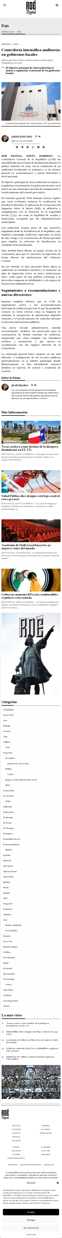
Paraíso (7, 936)
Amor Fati (8, 715)
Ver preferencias (31, 1228)
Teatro (8, 984)
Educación (8, 812)
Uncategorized (10, 1000)
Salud (5, 963)
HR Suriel (8, 866)
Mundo (6, 893)
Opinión (7, 914)
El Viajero (8, 833)
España (7, 855)
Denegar (31, 1220)
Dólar (8, 801)
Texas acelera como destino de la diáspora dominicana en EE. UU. (29, 448)
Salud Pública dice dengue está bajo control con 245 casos (30, 497)
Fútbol (8, 769)
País (19, 32)
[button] (57, 1182)
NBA (5, 898)
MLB (7, 785)
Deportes (7, 752)
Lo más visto (12, 1015)
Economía (8, 796)
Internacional (10, 871)
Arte (5, 720)
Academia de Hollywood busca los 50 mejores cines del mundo (26, 547)
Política (7, 952)
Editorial (7, 806)
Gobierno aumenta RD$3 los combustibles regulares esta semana (29, 596)
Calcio (10, 774)
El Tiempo (8, 828)
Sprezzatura (9, 973)
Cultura (6, 742)
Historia (7, 860)
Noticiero (8, 909)
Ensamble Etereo (11, 839)
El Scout (7, 822)
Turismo (7, 995)
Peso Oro (7, 941)
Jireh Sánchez (9, 60)
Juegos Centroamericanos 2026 (21, 779)
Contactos (48, 1165)
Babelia (6, 726)
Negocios (8, 903)
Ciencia (7, 731)
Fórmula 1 (10, 758)
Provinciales (11, 930)
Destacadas (7, 32)
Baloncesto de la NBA (18, 763)
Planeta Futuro (10, 947)
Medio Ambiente (13, 925)
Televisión (8, 990)
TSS (13, 215)
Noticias (16, 1126)
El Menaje (8, 817)
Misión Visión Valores (30, 1165)
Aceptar (31, 1212)
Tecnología (8, 979)
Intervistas (8, 876)
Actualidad (8, 709)
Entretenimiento (11, 844)
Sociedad (7, 968)
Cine (5, 736)
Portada (6, 44)
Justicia (6, 882)
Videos (6, 1006)
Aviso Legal (31, 1234)
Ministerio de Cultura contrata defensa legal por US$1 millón (30, 1057)
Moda (6, 887)
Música (8, 849)
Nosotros (13, 1165)
